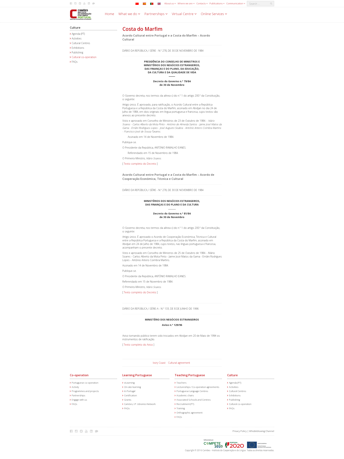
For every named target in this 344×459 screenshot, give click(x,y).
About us (169, 3)
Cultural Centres (81, 43)
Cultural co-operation (84, 57)
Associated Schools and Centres (193, 399)
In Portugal (129, 391)
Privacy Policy (240, 431)
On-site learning (132, 387)
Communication (235, 3)
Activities (77, 38)
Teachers (181, 382)
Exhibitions (78, 47)
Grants (127, 399)
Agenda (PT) (78, 33)
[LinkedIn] (92, 431)
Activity (75, 387)
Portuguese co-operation (85, 382)
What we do (128, 13)
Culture (75, 28)
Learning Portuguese (137, 375)
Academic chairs (185, 395)
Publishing (77, 52)
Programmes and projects (85, 391)
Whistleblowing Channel (261, 431)
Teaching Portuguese (190, 375)
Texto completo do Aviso (138, 344)
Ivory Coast (159, 362)
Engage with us (79, 399)
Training (180, 408)
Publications (216, 3)
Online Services (213, 13)
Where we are (185, 3)
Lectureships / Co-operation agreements (197, 387)
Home (109, 13)
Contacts (201, 3)
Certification (130, 395)
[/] (80, 14)
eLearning (129, 382)
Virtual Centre (183, 13)
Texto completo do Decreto (140, 163)
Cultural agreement (179, 362)
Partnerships (154, 13)
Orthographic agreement (189, 412)
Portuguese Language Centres (192, 391)
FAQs (75, 61)
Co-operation (79, 375)
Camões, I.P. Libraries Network (140, 404)
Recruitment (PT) (185, 404)
